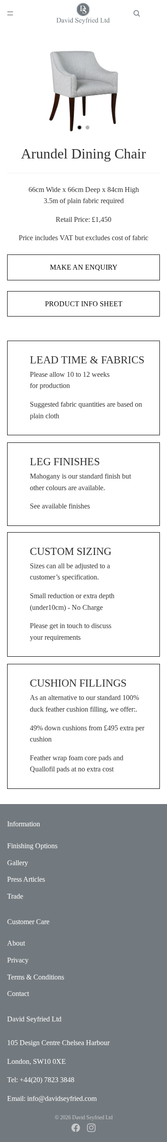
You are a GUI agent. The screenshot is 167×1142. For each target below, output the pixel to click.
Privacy (18, 960)
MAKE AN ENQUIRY (84, 267)
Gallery (17, 862)
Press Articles (26, 879)
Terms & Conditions (35, 976)
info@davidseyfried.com (62, 1098)
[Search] (137, 13)
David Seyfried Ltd (92, 1117)
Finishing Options (32, 846)
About (16, 943)
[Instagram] (91, 1127)
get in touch (65, 625)
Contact (18, 993)
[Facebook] (75, 1127)
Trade (15, 896)
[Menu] (10, 13)
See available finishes (60, 506)
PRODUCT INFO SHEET (83, 304)
